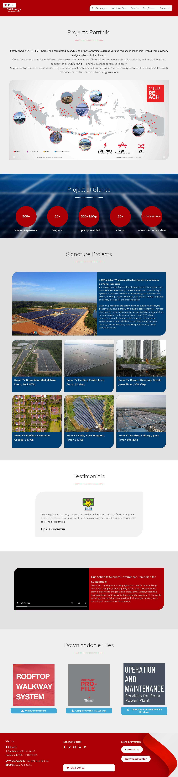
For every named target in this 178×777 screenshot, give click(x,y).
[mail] (85, 747)
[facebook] (64, 747)
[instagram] (74, 747)
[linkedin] (80, 747)
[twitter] (69, 747)
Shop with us (77, 767)
